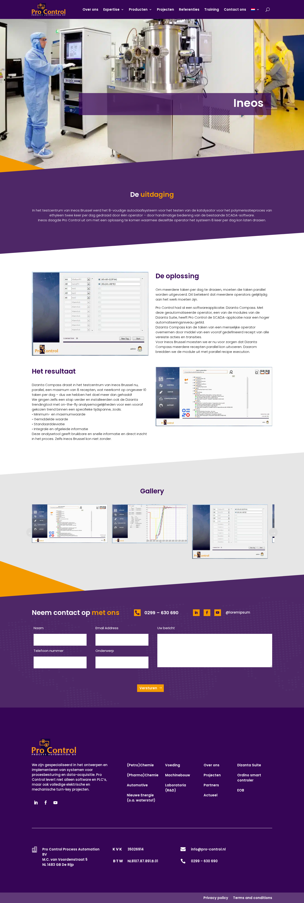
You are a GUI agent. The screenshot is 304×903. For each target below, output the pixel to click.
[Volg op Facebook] (207, 612)
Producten (138, 9)
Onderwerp (104, 650)
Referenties (189, 9)
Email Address (106, 628)
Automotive (137, 785)
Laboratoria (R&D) (175, 788)
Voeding (172, 765)
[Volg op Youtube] (217, 612)
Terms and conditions (252, 897)
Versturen (148, 688)
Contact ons (235, 9)
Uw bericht (166, 628)
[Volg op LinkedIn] (196, 612)
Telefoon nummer (48, 650)
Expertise (111, 9)
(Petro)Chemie (140, 765)
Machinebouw (177, 775)
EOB (240, 790)
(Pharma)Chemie (142, 775)
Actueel (210, 795)
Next (273, 532)
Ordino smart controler (249, 778)
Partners (211, 785)
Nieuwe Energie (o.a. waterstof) (141, 798)
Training (211, 9)
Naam (39, 628)
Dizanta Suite (249, 765)
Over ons (90, 9)
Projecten (165, 9)
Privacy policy (215, 897)
